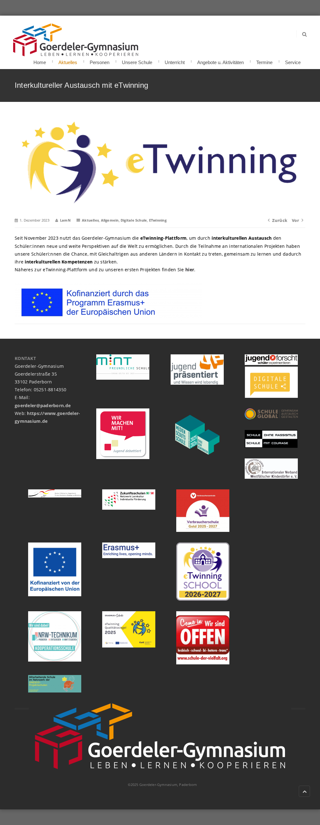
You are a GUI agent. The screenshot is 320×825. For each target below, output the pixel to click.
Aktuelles (67, 60)
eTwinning (158, 220)
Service (293, 60)
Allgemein (110, 220)
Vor (295, 220)
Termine (264, 60)
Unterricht (175, 60)
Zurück (279, 220)
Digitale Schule (134, 220)
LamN (65, 220)
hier (189, 269)
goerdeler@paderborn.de (43, 405)
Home (39, 60)
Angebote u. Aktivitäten (220, 60)
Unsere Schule (137, 60)
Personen (99, 60)
